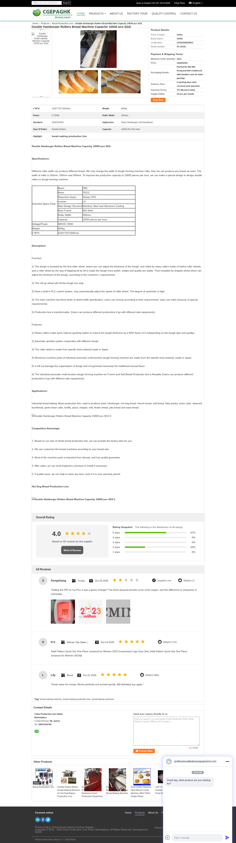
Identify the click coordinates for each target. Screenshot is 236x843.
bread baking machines (103, 699)
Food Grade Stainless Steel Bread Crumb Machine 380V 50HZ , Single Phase (141, 792)
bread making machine (51, 699)
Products (96, 13)
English (197, 3)
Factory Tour (137, 13)
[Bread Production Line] (44, 776)
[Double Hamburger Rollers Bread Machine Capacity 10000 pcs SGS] (41, 38)
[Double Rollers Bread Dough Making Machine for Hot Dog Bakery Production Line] (68, 776)
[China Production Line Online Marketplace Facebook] (42, 819)
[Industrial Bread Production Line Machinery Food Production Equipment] (93, 779)
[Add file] (167, 837)
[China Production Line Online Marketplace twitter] (48, 819)
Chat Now (179, 3)
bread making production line (77, 699)
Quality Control (164, 13)
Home (81, 13)
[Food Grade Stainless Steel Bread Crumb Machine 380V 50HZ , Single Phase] (142, 776)
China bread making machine (68, 827)
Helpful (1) (189, 580)
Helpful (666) (152, 675)
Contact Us (188, 13)
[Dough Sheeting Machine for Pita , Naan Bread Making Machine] (117, 779)
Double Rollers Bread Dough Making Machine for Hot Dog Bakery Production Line (68, 792)
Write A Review (72, 550)
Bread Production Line (62, 23)
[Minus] (227, 761)
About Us (116, 13)
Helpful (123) (170, 642)
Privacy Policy (42, 827)
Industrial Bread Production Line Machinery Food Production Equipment (92, 792)
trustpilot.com (164, 580)
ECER (38, 832)
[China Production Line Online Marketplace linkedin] (37, 819)
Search (66, 3)
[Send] (227, 837)
